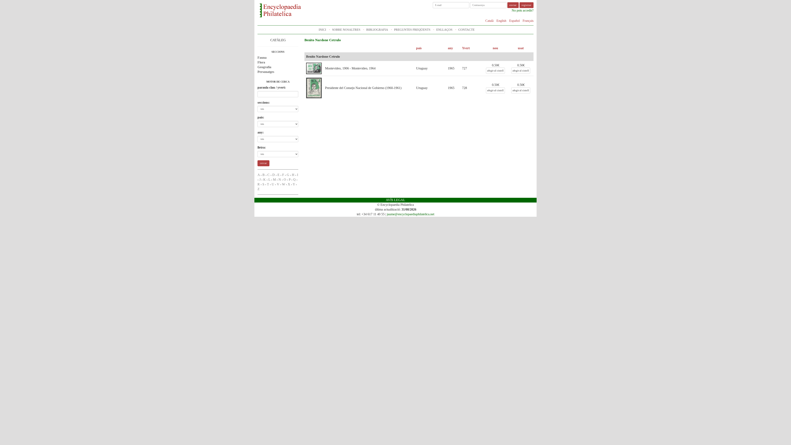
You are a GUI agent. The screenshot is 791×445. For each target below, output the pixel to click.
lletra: (261, 147)
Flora (261, 62)
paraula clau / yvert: (271, 87)
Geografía (264, 67)
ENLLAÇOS (444, 29)
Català (489, 20)
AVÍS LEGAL (395, 200)
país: (260, 117)
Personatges (265, 72)
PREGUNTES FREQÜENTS (412, 29)
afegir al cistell (495, 70)
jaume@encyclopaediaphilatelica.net (410, 214)
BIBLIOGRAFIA (377, 29)
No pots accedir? (523, 10)
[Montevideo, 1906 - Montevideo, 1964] (314, 68)
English (501, 20)
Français (528, 20)
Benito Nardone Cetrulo (323, 56)
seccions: (263, 102)
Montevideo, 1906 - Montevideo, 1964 (350, 68)
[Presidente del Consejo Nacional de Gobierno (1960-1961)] (314, 88)
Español (514, 20)
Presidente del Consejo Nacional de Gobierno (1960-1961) (363, 88)
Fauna (262, 57)
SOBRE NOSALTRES (346, 29)
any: (260, 132)
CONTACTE (466, 29)
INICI (322, 29)
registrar (526, 5)
